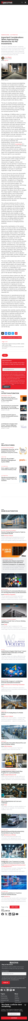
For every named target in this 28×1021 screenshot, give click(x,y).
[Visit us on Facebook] (2, 914)
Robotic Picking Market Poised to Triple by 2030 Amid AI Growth (13, 532)
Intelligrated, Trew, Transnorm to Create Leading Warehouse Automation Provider (13, 862)
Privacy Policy (17, 384)
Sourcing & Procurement (7, 447)
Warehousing (5, 34)
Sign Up (6, 386)
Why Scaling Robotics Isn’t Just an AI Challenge (11, 802)
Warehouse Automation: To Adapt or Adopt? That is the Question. (9, 479)
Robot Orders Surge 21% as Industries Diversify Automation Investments (12, 681)
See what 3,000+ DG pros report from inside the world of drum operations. (9, 399)
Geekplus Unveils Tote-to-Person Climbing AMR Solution (9, 415)
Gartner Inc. (7, 896)
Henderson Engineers (9, 594)
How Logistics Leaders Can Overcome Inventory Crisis (9, 468)
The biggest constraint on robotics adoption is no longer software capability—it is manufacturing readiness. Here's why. (13, 808)
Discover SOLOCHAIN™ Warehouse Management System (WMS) (8, 460)
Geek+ (5, 624)
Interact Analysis (8, 535)
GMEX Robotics (8, 746)
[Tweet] (12, 333)
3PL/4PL (3, 649)
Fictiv (5, 804)
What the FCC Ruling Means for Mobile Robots (12, 713)
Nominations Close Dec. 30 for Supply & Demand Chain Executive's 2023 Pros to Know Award (9, 451)
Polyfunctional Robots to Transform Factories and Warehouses (11, 893)
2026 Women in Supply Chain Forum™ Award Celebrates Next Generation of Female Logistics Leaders (9, 425)
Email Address (6, 366)
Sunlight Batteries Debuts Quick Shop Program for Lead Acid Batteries (11, 772)
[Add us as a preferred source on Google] (16, 333)
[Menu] (25, 2)
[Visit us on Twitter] (6, 914)
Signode (6, 60)
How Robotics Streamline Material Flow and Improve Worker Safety (13, 743)
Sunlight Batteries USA (10, 774)
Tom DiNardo (8, 57)
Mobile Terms (8, 384)
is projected (18, 144)
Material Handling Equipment (8, 530)
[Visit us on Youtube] (17, 914)
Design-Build (4, 589)
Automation (14, 34)
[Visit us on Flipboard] (13, 914)
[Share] (6, 333)
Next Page (14, 907)
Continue (14, 1018)
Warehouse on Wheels (10, 835)
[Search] (22, 2)
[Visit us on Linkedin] (10, 914)
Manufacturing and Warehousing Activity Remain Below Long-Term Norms (12, 832)
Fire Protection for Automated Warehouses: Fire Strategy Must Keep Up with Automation (10, 407)
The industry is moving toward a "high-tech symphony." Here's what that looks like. (11, 748)
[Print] (2, 333)
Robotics (3, 711)
